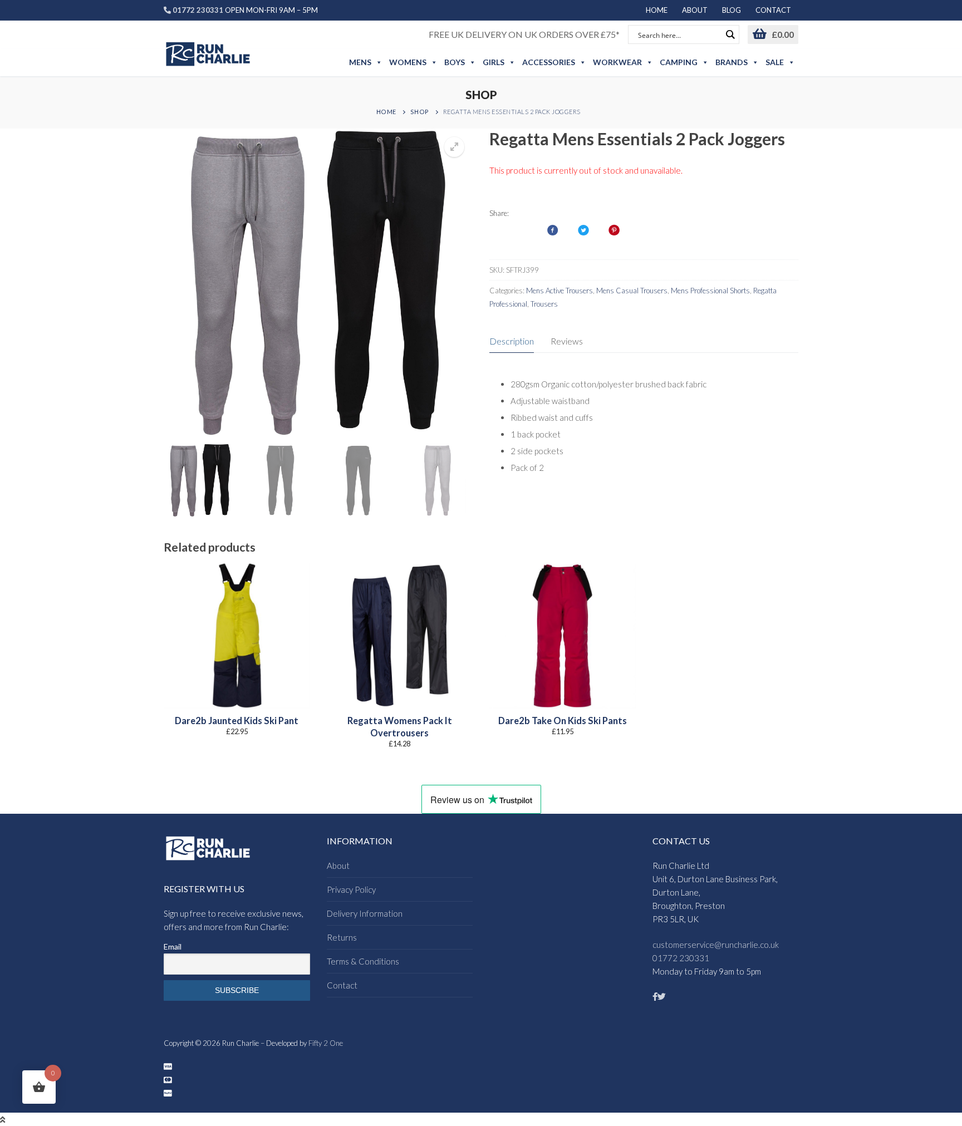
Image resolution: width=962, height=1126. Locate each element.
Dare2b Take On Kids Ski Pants (562, 720)
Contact (342, 985)
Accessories (548, 62)
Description (511, 341)
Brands (731, 62)
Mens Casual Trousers (631, 290)
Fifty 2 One (325, 1043)
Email (172, 946)
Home (386, 111)
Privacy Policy (351, 889)
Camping (679, 62)
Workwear (617, 62)
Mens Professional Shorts (710, 290)
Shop (419, 111)
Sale (774, 62)
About (338, 866)
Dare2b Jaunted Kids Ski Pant (236, 720)
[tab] (511, 342)
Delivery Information (365, 913)
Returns (342, 937)
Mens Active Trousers (559, 290)
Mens (360, 62)
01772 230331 (680, 958)
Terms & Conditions (363, 961)
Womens (407, 62)
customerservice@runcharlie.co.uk (715, 945)
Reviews (567, 341)
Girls (493, 62)
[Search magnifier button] (729, 34)
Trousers (544, 303)
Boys (454, 62)
